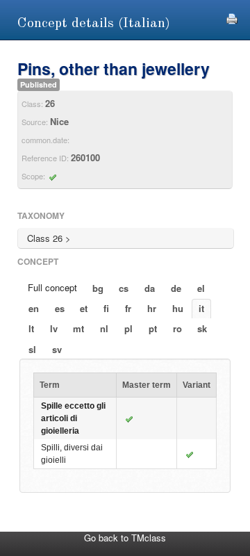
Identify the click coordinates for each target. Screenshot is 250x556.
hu (177, 308)
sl (32, 349)
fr (128, 308)
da (149, 288)
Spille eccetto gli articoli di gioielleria (73, 418)
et (84, 308)
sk (202, 328)
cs (123, 288)
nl (104, 328)
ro (177, 328)
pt (153, 328)
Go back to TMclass (125, 537)
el (201, 288)
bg (97, 288)
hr (151, 308)
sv (57, 349)
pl (128, 328)
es (60, 308)
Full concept (52, 287)
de (176, 288)
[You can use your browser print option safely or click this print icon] (232, 17)
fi (106, 308)
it (201, 308)
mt (78, 328)
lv (54, 328)
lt (31, 328)
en (33, 308)
